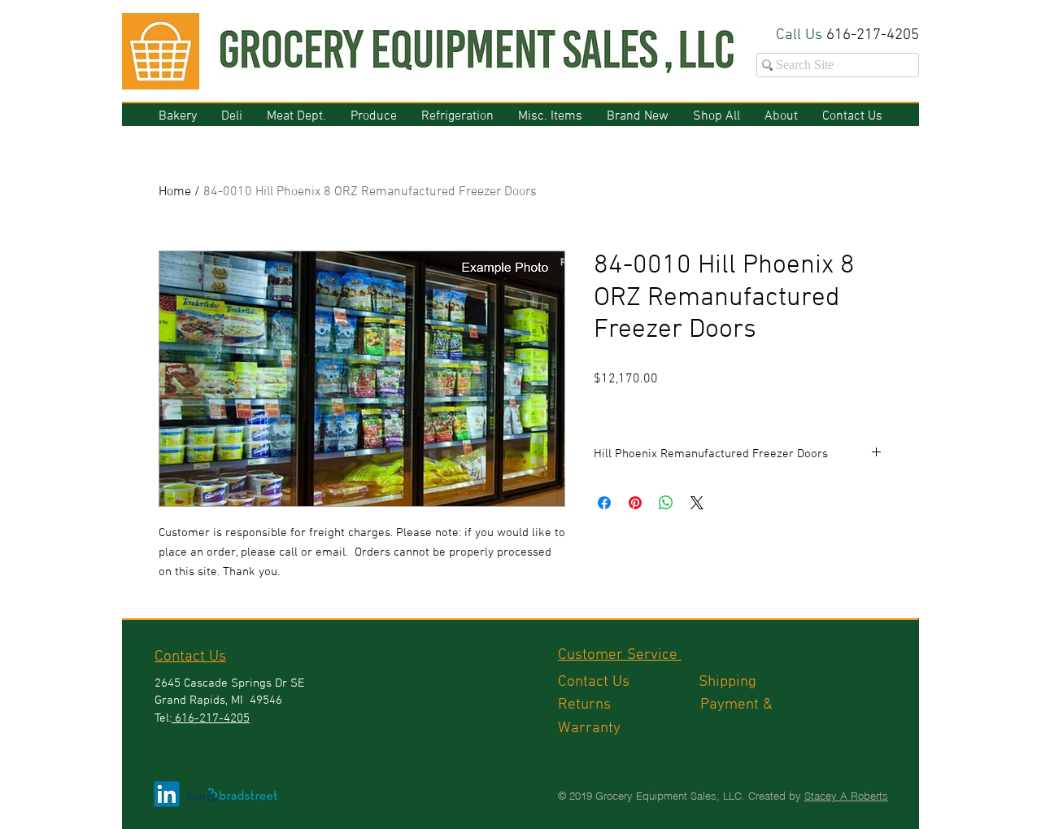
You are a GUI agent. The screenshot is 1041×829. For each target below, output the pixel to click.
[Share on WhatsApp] (666, 503)
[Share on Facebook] (604, 503)
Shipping (729, 682)
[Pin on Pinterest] (635, 503)
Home (175, 192)
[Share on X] (697, 503)
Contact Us (628, 682)
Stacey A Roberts (846, 795)
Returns (629, 705)
